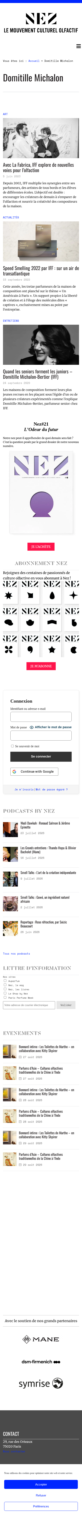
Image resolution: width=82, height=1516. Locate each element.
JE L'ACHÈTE (41, 547)
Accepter (41, 1484)
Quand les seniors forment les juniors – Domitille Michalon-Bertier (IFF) (37, 374)
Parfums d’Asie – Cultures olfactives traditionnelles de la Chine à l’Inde (41, 1070)
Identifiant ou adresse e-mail (28, 708)
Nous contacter (14, 1451)
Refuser (41, 1495)
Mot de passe (18, 727)
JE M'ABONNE (41, 666)
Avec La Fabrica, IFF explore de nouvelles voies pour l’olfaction (38, 167)
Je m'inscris (24, 789)
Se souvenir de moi (26, 746)
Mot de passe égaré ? (52, 789)
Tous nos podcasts (16, 954)
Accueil (34, 61)
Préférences (41, 1506)
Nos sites (9, 976)
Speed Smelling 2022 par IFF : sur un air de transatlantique (41, 270)
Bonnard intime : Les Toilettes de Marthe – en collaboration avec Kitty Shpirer (46, 1048)
